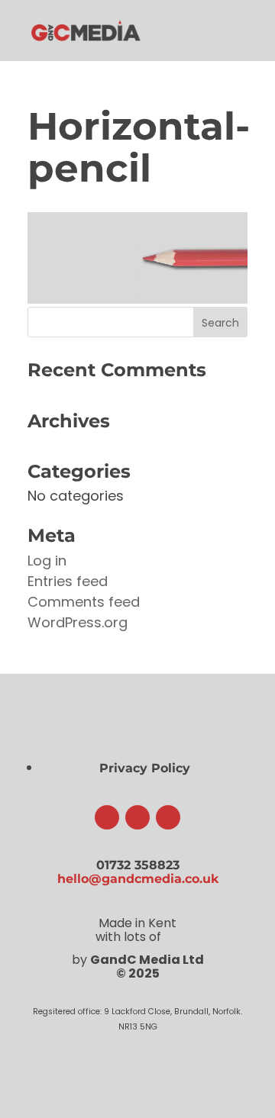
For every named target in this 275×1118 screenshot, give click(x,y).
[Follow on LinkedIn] (168, 817)
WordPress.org (78, 622)
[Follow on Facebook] (107, 817)
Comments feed (84, 601)
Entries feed (68, 581)
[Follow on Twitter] (137, 817)
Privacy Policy (144, 768)
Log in (47, 560)
